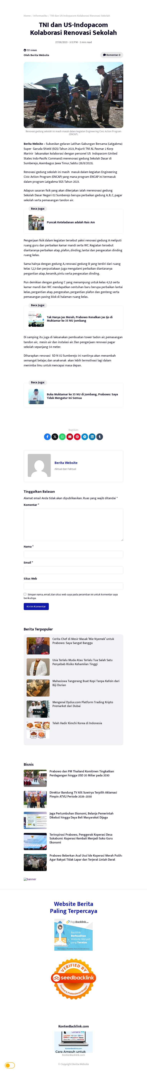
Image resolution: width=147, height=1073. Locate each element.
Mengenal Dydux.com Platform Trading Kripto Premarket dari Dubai (82, 704)
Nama (28, 547)
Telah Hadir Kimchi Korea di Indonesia (77, 723)
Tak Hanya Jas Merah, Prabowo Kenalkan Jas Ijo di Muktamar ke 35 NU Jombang (80, 319)
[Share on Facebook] (47, 436)
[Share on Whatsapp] (62, 436)
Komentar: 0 (113, 55)
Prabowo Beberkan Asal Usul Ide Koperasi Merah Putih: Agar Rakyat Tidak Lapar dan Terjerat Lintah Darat (86, 857)
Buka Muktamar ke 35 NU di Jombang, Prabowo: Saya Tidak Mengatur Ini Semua (82, 396)
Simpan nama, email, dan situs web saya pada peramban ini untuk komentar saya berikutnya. (71, 596)
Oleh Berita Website (36, 55)
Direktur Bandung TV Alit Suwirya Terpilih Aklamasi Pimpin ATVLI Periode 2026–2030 (83, 794)
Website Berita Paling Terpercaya (73, 907)
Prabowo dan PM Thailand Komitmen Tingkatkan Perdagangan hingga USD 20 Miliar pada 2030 (82, 773)
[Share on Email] (69, 436)
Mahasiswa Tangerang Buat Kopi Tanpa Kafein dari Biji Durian (85, 683)
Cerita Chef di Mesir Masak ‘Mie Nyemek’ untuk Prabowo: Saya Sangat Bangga (83, 641)
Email (28, 563)
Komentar (31, 505)
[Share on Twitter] (54, 436)
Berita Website (66, 463)
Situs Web (30, 579)
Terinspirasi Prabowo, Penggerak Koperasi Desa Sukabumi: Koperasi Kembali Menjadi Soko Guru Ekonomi (81, 838)
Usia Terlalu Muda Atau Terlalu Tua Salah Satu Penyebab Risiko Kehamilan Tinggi (82, 662)
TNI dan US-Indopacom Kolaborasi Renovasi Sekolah (73, 28)
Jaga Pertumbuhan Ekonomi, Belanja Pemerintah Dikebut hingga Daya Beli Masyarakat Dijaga (82, 815)
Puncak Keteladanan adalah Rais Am (71, 222)
